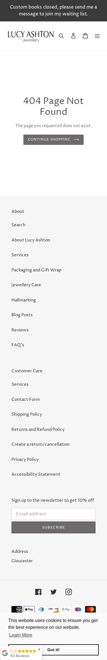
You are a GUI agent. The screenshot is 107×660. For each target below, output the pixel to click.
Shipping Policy (26, 414)
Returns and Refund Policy (37, 430)
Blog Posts (22, 315)
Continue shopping (49, 139)
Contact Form (25, 400)
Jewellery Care (26, 285)
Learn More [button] (20, 635)
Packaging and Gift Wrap (36, 270)
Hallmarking (23, 300)
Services (20, 255)
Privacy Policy (25, 460)
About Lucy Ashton (30, 240)
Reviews (20, 330)
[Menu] (97, 36)
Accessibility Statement (35, 474)
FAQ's (17, 345)
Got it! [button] (53, 649)
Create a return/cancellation (40, 444)
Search (18, 225)
